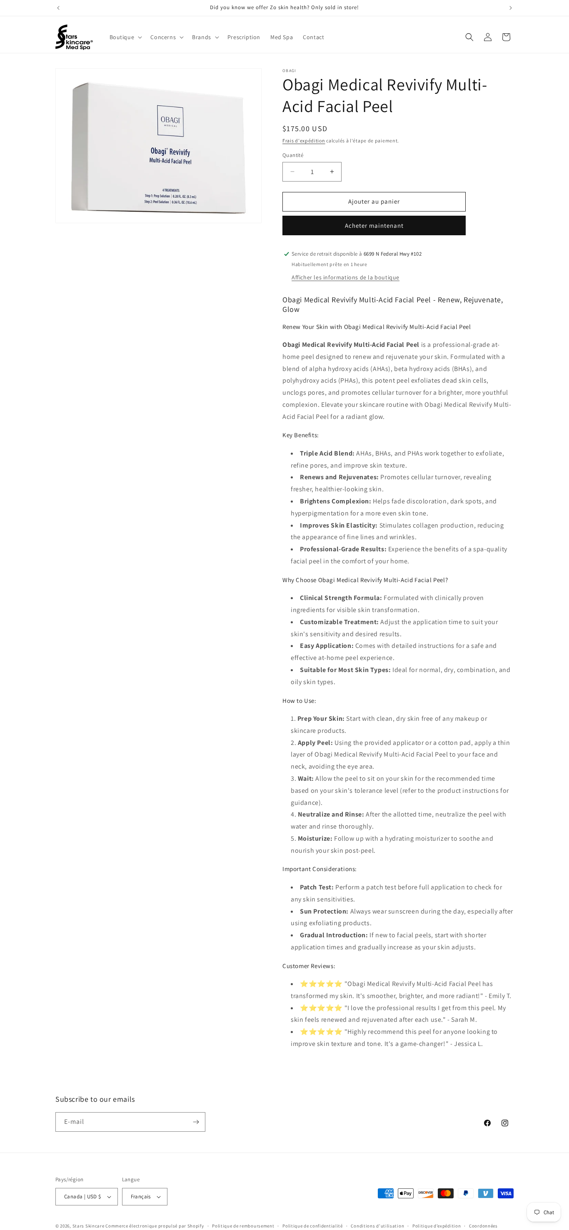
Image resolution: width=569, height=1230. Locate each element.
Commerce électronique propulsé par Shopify (154, 1226)
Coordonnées (483, 1225)
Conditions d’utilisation (377, 1225)
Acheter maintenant (374, 225)
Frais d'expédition (303, 140)
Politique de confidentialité (312, 1225)
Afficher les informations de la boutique (345, 277)
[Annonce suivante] (511, 8)
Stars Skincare (88, 1226)
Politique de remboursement (243, 1225)
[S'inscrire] (196, 1122)
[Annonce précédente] (58, 8)
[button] (125, 37)
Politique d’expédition (436, 1225)
